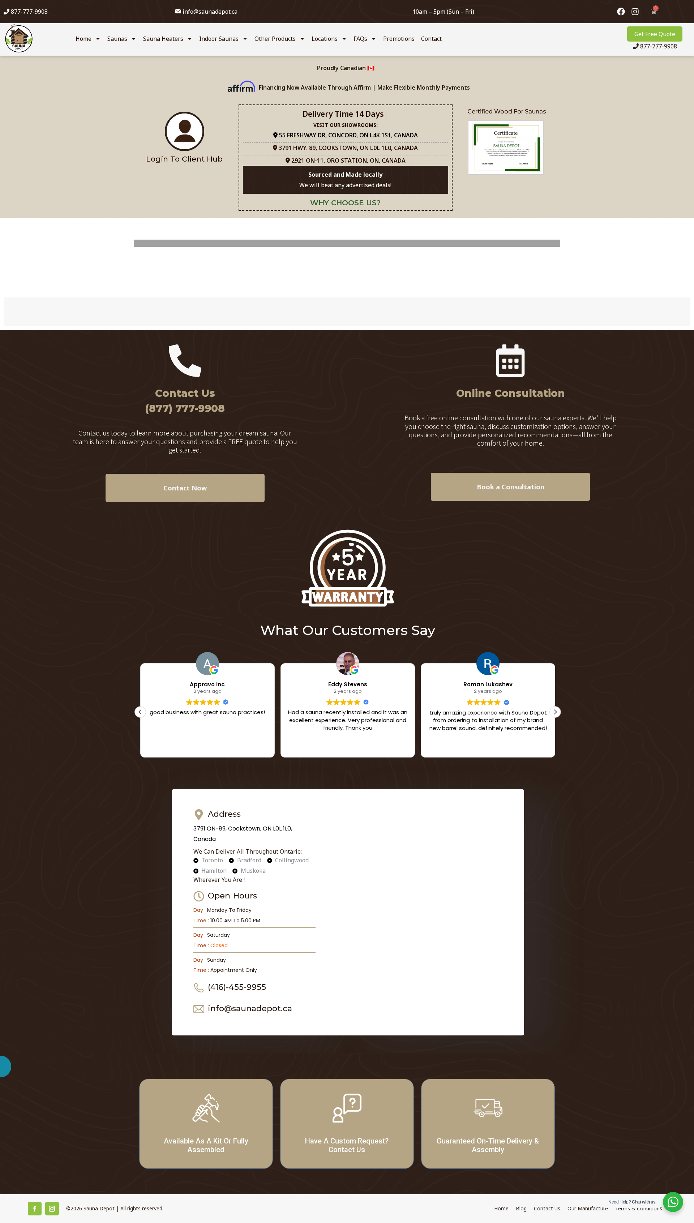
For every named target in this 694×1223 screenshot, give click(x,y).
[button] (452, 499)
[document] (347, 611)
